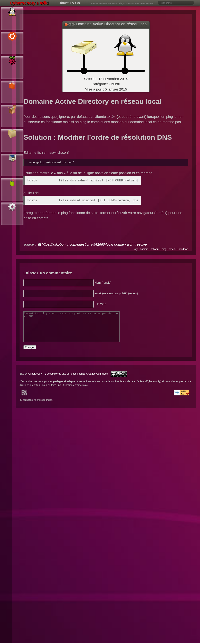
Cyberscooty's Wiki (29, 3)
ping (164, 249)
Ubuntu (114, 84)
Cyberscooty (35, 373)
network (155, 249)
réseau (172, 249)
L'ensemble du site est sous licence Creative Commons (77, 373)
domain (144, 249)
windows (183, 249)
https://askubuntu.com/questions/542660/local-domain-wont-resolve (94, 244)
